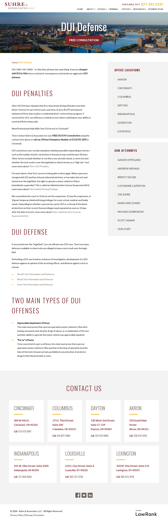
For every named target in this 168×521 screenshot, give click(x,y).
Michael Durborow (131, 211)
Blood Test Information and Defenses (35, 279)
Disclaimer (39, 515)
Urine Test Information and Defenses (35, 284)
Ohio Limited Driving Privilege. (43, 189)
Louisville (124, 131)
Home (15, 62)
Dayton (123, 105)
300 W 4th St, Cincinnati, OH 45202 (26, 422)
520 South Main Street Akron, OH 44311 (139, 425)
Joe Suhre (124, 194)
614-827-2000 (63, 435)
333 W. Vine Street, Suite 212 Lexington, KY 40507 (132, 468)
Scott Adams (126, 220)
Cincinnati (125, 88)
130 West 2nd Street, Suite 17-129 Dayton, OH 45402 (103, 425)
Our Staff (124, 228)
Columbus (124, 96)
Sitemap (29, 515)
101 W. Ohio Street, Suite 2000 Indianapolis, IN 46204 (31, 468)
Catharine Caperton (131, 185)
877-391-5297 (152, 4)
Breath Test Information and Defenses (35, 274)
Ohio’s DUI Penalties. (39, 166)
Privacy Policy (16, 515)
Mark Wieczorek (129, 203)
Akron (122, 79)
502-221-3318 (76, 477)
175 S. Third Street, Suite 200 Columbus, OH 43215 (64, 425)
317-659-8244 (25, 477)
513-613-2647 (24, 431)
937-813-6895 (101, 435)
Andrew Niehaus (128, 168)
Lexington (125, 122)
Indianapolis (126, 114)
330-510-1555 (140, 435)
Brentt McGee (127, 177)
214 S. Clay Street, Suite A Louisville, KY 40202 (79, 468)
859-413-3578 (127, 477)
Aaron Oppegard (129, 159)
